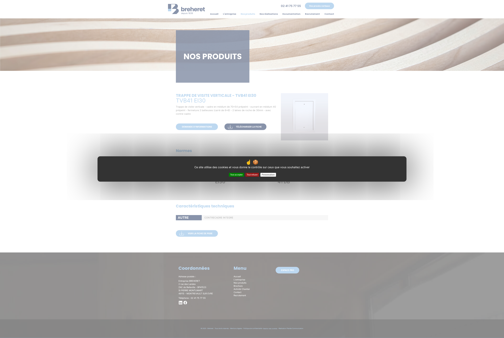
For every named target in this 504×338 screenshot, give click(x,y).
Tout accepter (236, 175)
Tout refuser (252, 175)
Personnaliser (268, 175)
